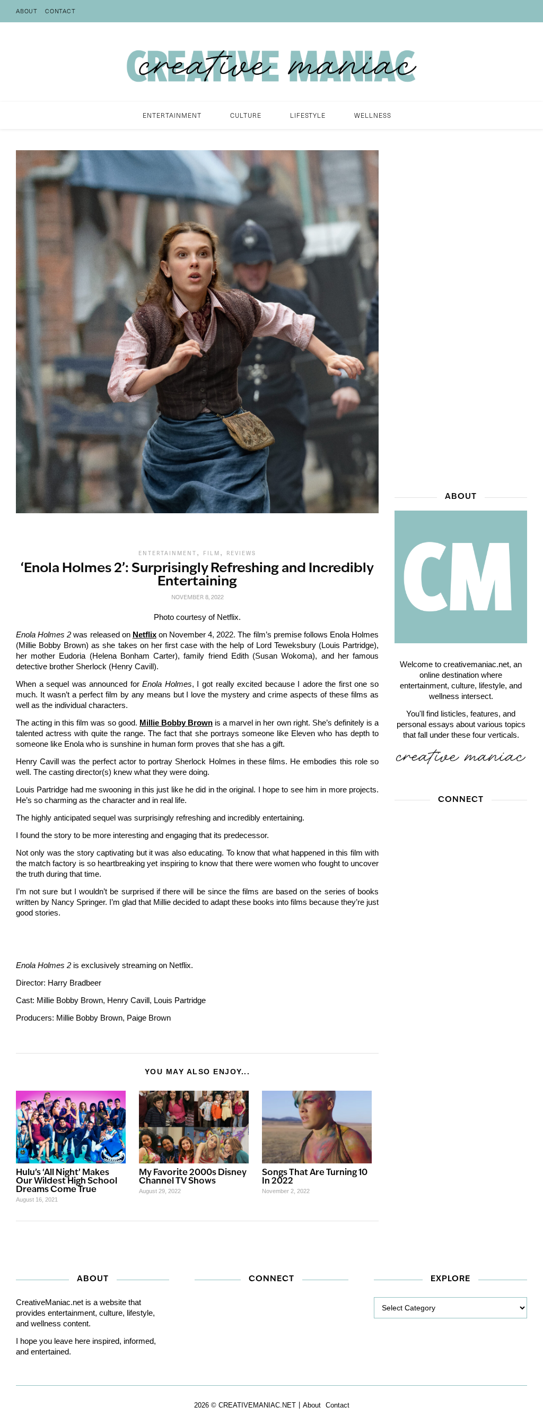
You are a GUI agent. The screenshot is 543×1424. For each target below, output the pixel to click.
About (27, 11)
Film (211, 553)
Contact (60, 11)
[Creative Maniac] (271, 62)
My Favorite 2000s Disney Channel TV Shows (193, 1177)
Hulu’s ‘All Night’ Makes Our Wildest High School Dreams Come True (66, 1181)
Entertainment (167, 553)
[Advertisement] (461, 309)
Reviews (241, 553)
